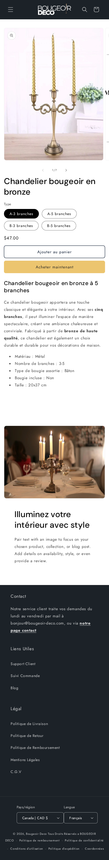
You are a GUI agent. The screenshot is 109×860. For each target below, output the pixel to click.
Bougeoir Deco (36, 834)
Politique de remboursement (39, 840)
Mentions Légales (25, 759)
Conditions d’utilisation (26, 848)
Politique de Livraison (29, 723)
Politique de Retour (27, 735)
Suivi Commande (25, 675)
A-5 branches (59, 213)
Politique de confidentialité (84, 840)
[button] (10, 9)
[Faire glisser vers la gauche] (43, 170)
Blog (14, 688)
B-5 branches (59, 225)
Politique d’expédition (64, 848)
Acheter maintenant (55, 267)
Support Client (23, 663)
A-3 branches (21, 213)
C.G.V (16, 771)
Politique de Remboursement (35, 747)
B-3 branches (21, 225)
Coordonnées (94, 848)
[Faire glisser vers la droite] (66, 170)
